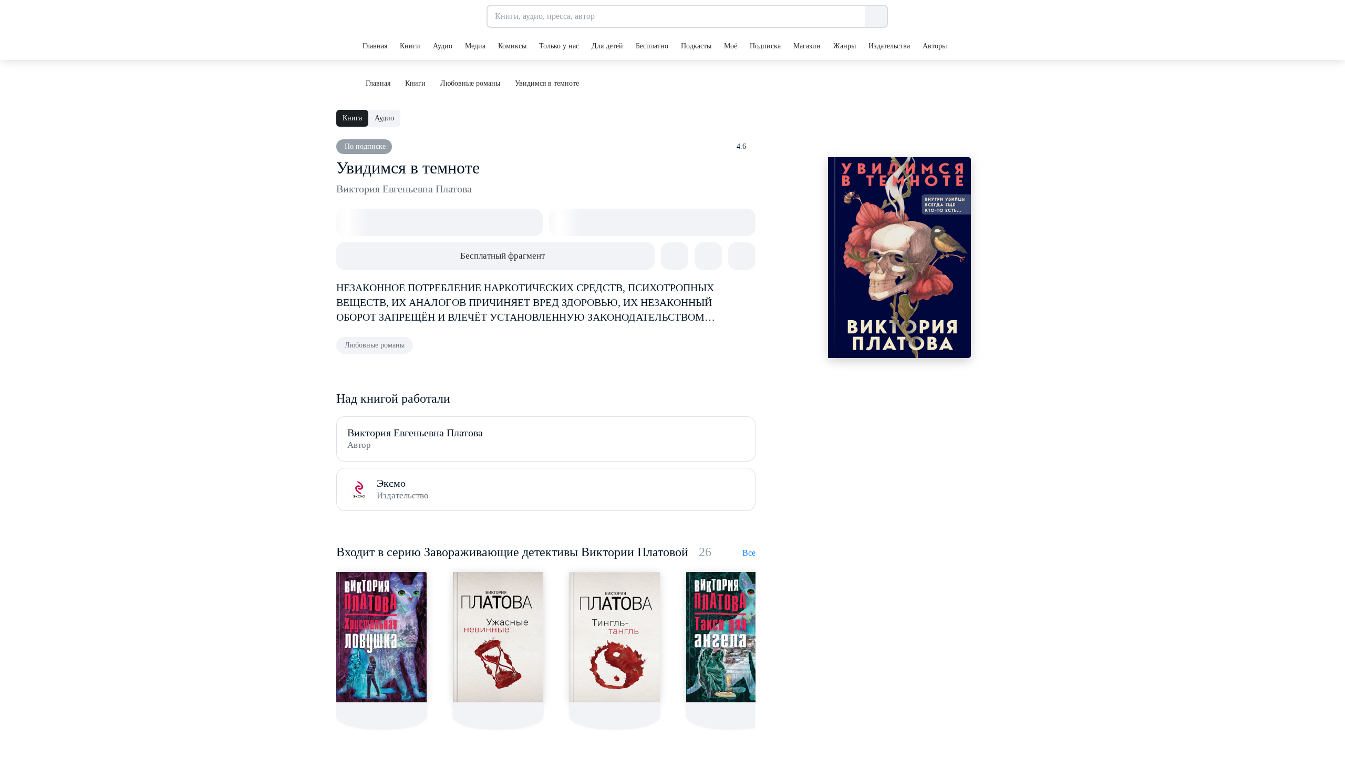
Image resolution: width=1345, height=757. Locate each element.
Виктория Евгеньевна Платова (404, 189)
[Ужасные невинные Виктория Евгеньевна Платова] (498, 637)
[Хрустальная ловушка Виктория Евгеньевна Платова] (381, 637)
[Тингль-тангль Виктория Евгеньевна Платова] (615, 637)
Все (749, 552)
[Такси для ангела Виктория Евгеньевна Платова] (731, 637)
